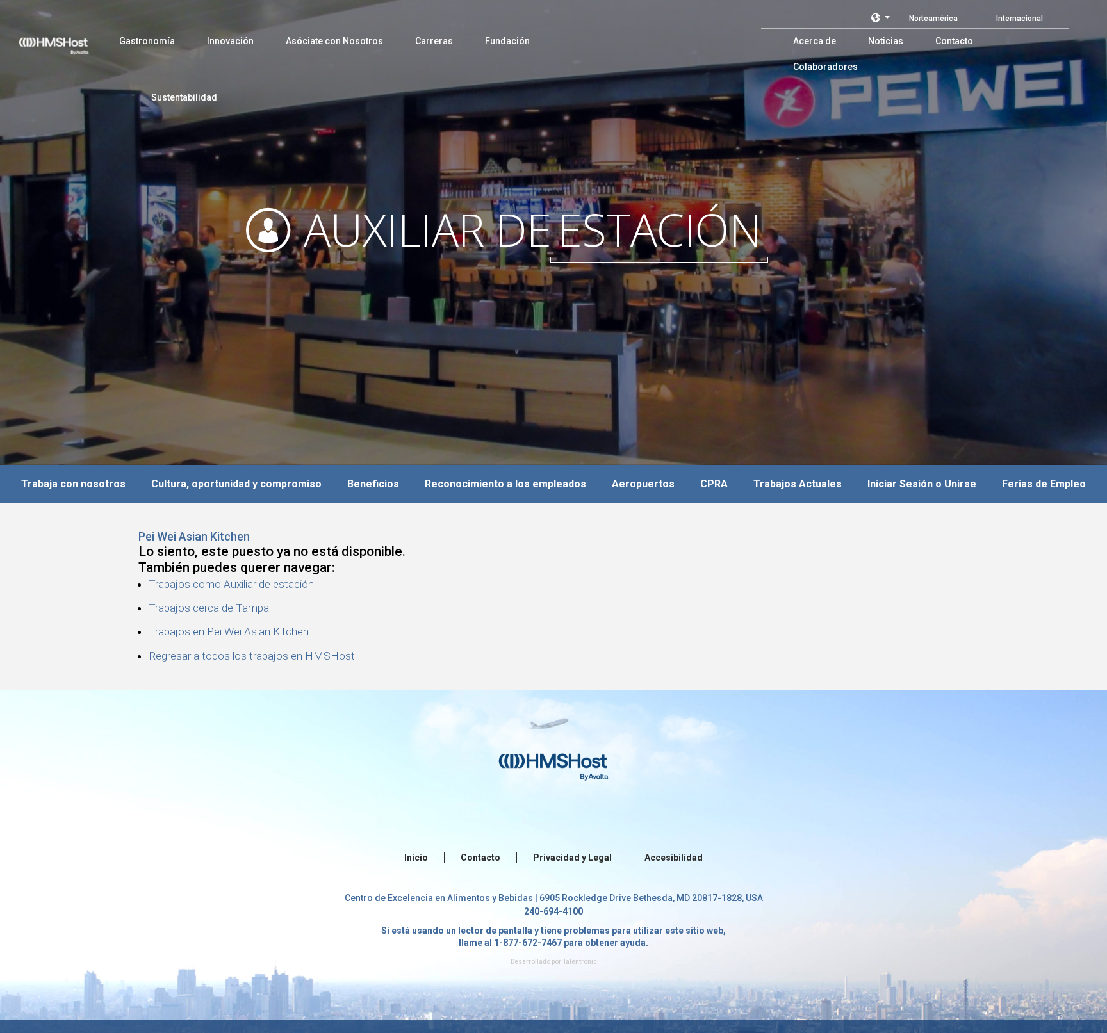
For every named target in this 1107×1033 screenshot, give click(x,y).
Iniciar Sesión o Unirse (921, 484)
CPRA (714, 484)
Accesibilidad (673, 857)
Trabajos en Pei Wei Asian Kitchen (229, 631)
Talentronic (579, 961)
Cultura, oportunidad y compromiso (236, 484)
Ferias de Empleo (1044, 484)
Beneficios (373, 484)
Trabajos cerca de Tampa (209, 607)
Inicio (416, 857)
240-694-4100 (553, 911)
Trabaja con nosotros (73, 484)
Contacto (480, 857)
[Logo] (66, 38)
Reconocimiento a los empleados (505, 484)
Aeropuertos (643, 484)
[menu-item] (147, 41)
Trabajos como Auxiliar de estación (231, 584)
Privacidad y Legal (572, 857)
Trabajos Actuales (797, 484)
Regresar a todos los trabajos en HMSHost (252, 655)
